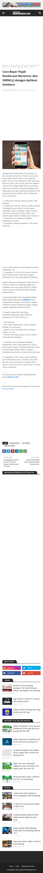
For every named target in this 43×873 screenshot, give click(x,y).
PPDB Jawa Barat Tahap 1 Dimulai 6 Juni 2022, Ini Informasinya (26, 778)
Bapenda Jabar (14, 443)
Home (11, 866)
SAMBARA (26, 300)
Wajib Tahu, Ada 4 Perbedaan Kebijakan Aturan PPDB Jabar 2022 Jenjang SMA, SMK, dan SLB (26, 766)
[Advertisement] (21, 41)
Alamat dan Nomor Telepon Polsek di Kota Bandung (26, 842)
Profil (17, 866)
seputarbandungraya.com (13, 90)
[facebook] (11, 673)
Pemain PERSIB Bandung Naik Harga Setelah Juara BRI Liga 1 (26, 711)
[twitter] (31, 668)
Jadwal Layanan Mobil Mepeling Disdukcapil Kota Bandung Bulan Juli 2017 (26, 830)
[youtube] (31, 673)
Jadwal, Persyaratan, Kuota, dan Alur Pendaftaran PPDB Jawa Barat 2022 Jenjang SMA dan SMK (26, 728)
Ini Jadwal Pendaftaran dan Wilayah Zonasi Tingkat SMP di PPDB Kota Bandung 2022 (26, 752)
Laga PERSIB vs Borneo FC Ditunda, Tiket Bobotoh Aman (26, 700)
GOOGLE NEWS (8, 389)
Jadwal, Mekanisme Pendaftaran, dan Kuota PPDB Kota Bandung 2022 (26, 740)
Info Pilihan (26, 443)
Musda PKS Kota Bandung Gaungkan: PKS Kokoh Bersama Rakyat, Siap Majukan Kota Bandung (26, 688)
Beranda (5, 65)
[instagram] (11, 668)
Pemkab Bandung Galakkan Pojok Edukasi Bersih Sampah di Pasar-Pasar (25, 817)
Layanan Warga (14, 65)
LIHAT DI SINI (12, 377)
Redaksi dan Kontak (28, 866)
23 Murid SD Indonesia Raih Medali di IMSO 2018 (26, 805)
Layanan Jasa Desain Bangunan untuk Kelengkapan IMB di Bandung (26, 794)
